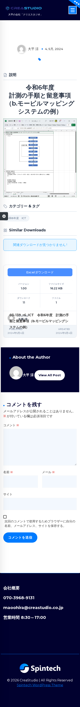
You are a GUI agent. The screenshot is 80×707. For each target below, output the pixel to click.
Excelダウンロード (40, 272)
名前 (8, 472)
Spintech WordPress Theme (40, 685)
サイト (8, 494)
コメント (11, 425)
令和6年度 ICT (16, 218)
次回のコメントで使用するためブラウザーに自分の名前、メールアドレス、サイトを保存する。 (40, 523)
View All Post (50, 375)
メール (48, 472)
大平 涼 (28, 375)
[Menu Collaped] (73, 10)
